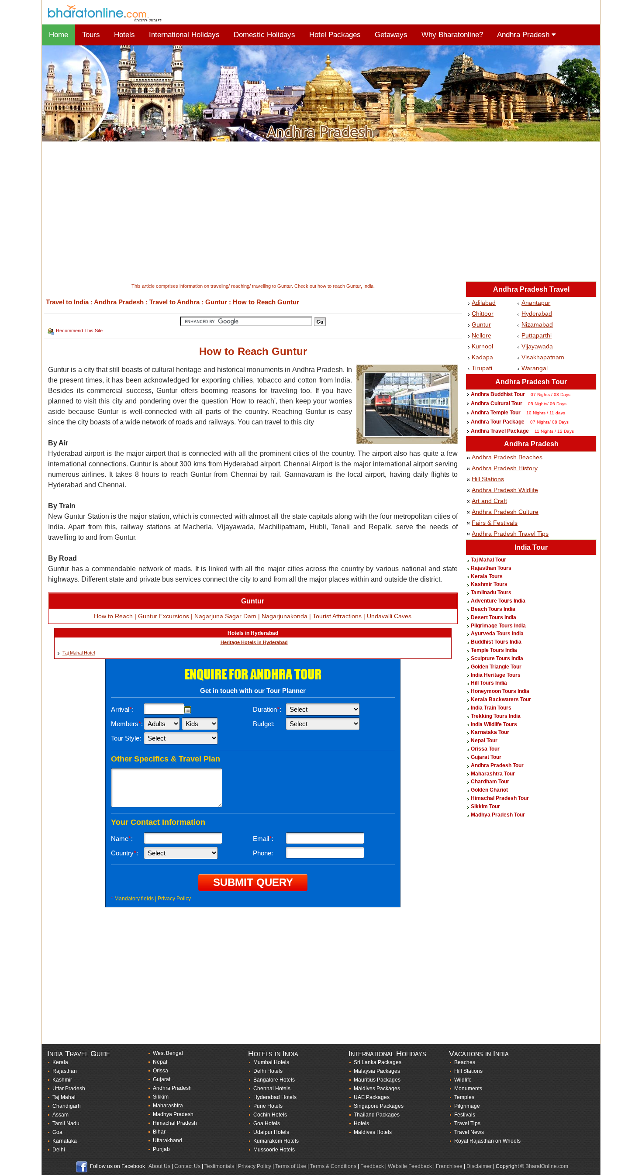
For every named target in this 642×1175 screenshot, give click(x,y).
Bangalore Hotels (274, 1080)
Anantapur (535, 302)
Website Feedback (410, 1166)
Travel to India (67, 302)
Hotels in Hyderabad (253, 633)
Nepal (160, 1062)
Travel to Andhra (174, 302)
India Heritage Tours (496, 675)
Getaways (391, 35)
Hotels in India (273, 1053)
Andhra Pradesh (524, 35)
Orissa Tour (485, 749)
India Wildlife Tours (494, 724)
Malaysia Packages (377, 1071)
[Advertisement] (304, 212)
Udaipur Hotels (271, 1132)
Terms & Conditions (333, 1166)
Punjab (161, 1149)
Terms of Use (290, 1166)
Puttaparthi (536, 335)
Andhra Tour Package (498, 422)
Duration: (267, 709)
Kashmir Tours (489, 584)
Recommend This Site (79, 330)
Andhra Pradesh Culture (505, 511)
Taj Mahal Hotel (78, 652)
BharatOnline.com (546, 1166)
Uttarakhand (167, 1140)
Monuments (468, 1088)
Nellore (481, 335)
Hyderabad (536, 313)
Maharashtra (168, 1106)
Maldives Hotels (373, 1132)
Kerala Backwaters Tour (501, 699)
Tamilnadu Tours (491, 592)
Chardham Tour (490, 782)
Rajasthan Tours (491, 568)
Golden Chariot (489, 790)
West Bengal (168, 1053)
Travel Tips (467, 1123)
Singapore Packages (379, 1106)
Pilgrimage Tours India (498, 626)
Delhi (58, 1150)
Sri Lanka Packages (377, 1062)
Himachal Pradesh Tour (500, 798)
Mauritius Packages (377, 1080)
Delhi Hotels (268, 1071)
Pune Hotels (268, 1106)
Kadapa (482, 357)
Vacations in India (479, 1053)
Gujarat (161, 1079)
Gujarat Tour (486, 757)
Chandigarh (66, 1106)
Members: (127, 723)
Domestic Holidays (264, 35)
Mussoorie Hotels (274, 1150)
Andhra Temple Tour (496, 413)
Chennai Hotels (271, 1088)
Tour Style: (126, 738)
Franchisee (449, 1166)
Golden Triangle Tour (496, 667)
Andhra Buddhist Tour (498, 394)
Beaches (464, 1062)
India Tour (531, 547)
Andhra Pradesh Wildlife (505, 489)
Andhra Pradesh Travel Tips (510, 533)
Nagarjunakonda (284, 616)
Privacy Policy (174, 899)
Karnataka (64, 1141)
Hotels (124, 35)
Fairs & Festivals (495, 522)
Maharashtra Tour (493, 774)
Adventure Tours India (498, 601)
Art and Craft (489, 500)
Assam (60, 1115)
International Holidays (184, 35)
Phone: (263, 853)
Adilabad (484, 302)
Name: (122, 838)
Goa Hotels (266, 1123)
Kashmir (62, 1080)
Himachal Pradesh (175, 1123)
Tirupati (482, 368)
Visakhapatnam (542, 357)
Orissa (160, 1071)
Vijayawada (537, 346)
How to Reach (113, 616)
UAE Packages (372, 1097)
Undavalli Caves (389, 616)
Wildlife (463, 1080)
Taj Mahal (64, 1097)
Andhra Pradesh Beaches (507, 457)
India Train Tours (491, 708)
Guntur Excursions (163, 616)
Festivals (464, 1115)
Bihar (159, 1132)
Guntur (216, 302)
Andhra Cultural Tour (496, 403)
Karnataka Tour (490, 732)
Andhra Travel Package (500, 431)
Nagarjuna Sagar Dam (225, 616)
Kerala (60, 1062)
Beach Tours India (493, 609)
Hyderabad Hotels (275, 1097)
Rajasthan (64, 1071)
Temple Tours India (494, 650)
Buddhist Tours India (496, 642)
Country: (124, 853)
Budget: (264, 723)
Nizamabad (537, 324)
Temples (464, 1097)
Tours (91, 35)
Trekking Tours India (496, 716)
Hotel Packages (335, 35)
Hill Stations (488, 479)
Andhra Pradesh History (505, 468)
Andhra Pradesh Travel (531, 289)
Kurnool (482, 346)
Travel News (469, 1132)
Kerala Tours (487, 576)
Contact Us (187, 1166)
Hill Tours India (489, 683)
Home (58, 35)
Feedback (372, 1166)
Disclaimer (479, 1166)
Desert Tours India (493, 617)
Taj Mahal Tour (488, 560)
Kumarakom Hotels (276, 1141)
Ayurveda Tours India (497, 634)
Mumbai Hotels (271, 1062)
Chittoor (483, 313)
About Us (159, 1166)
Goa (57, 1132)
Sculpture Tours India (497, 658)
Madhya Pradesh (173, 1114)
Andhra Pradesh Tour (531, 382)
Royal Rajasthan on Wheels (487, 1141)
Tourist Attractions (337, 616)
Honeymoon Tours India (500, 691)
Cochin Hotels (270, 1115)
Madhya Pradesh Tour (498, 815)
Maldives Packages (377, 1088)
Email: (263, 838)
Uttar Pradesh (68, 1088)
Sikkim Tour (485, 806)
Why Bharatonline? (452, 35)
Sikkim (161, 1097)
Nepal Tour (484, 740)
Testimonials (219, 1166)
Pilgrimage (467, 1106)
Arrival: (122, 709)
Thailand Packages (377, 1115)
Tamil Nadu (65, 1123)
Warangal (534, 368)
